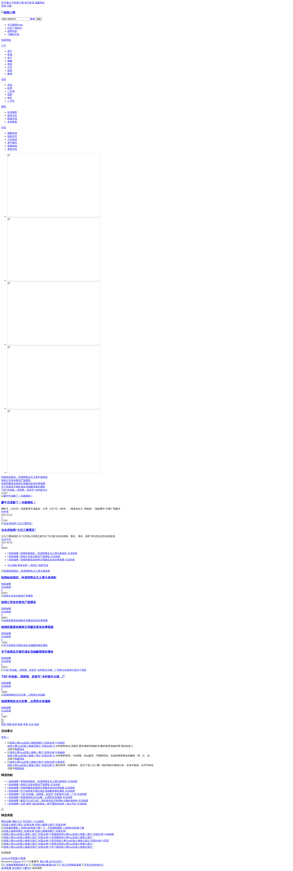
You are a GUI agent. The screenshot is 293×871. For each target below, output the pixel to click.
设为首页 (29, 2)
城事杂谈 (12, 133)
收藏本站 (40, 2)
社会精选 (39, 821)
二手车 (11, 101)
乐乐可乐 (6, 539)
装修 (9, 54)
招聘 (9, 94)
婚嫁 (9, 61)
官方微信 (6, 2)
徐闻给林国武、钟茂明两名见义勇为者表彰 (24, 477)
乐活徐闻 (72, 553)
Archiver (5, 858)
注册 (9, 6)
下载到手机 (13, 34)
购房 (20, 724)
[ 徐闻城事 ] (13, 553)
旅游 (9, 70)
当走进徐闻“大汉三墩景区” (18, 530)
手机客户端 (18, 2)
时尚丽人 (28, 821)
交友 (31, 724)
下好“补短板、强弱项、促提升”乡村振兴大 (24, 490)
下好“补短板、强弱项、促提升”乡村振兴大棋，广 (33, 676)
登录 (3, 6)
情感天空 (12, 136)
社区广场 (14, 28)
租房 (9, 88)
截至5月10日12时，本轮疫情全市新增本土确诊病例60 (49, 800)
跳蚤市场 (12, 118)
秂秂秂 (5, 512)
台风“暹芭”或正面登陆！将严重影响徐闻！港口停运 (48, 803)
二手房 (11, 91)
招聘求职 (12, 31)
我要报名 (19, 749)
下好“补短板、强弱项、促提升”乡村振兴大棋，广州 (48, 794)
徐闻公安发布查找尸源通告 (16, 480)
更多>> (5, 737)
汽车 (9, 67)
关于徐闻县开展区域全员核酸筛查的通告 (23, 486)
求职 (9, 85)
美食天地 (12, 149)
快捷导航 (6, 40)
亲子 (9, 57)
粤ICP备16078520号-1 (51, 861)
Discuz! (17, 861)
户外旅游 (12, 139)
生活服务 (12, 112)
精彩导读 (43, 565)
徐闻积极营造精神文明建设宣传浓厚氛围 (23, 483)
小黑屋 (21, 858)
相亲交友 (12, 115)
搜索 (32, 19)
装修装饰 (12, 146)
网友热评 (22, 565)
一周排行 (33, 565)
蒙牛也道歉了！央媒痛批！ (18, 502)
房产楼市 (12, 142)
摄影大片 (17, 821)
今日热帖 (12, 565)
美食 (9, 64)
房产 (9, 51)
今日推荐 (15, 24)
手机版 (14, 858)
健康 (9, 73)
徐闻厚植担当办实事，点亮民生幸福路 (26, 701)
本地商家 (12, 122)
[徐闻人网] (8, 12)
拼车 (9, 97)
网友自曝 (6, 821)
